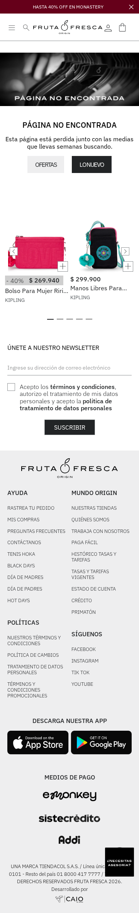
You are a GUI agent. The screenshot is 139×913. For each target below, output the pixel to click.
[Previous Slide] (14, 251)
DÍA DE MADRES (25, 578)
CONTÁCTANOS (24, 543)
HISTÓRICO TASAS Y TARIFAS (93, 557)
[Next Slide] (125, 251)
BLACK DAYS (21, 566)
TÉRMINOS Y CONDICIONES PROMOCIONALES (27, 690)
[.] (108, 27)
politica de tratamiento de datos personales (66, 404)
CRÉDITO (81, 601)
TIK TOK (80, 673)
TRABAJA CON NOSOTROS (100, 531)
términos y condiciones (82, 387)
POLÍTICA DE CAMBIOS (33, 655)
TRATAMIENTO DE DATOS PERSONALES (35, 670)
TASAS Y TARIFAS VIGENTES (90, 575)
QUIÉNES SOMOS (90, 520)
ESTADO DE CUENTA (93, 589)
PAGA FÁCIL (84, 543)
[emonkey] (70, 796)
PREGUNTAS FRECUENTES (36, 531)
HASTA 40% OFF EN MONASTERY (68, 7)
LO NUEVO (91, 164)
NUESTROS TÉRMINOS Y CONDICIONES (34, 641)
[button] (37, 266)
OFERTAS (45, 164)
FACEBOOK (83, 650)
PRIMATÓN (83, 612)
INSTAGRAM (84, 661)
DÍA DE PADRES (24, 589)
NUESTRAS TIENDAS (94, 508)
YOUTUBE (82, 684)
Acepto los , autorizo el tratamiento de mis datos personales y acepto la (69, 397)
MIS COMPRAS (23, 520)
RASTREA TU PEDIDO (30, 508)
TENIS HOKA (21, 554)
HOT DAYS (18, 601)
